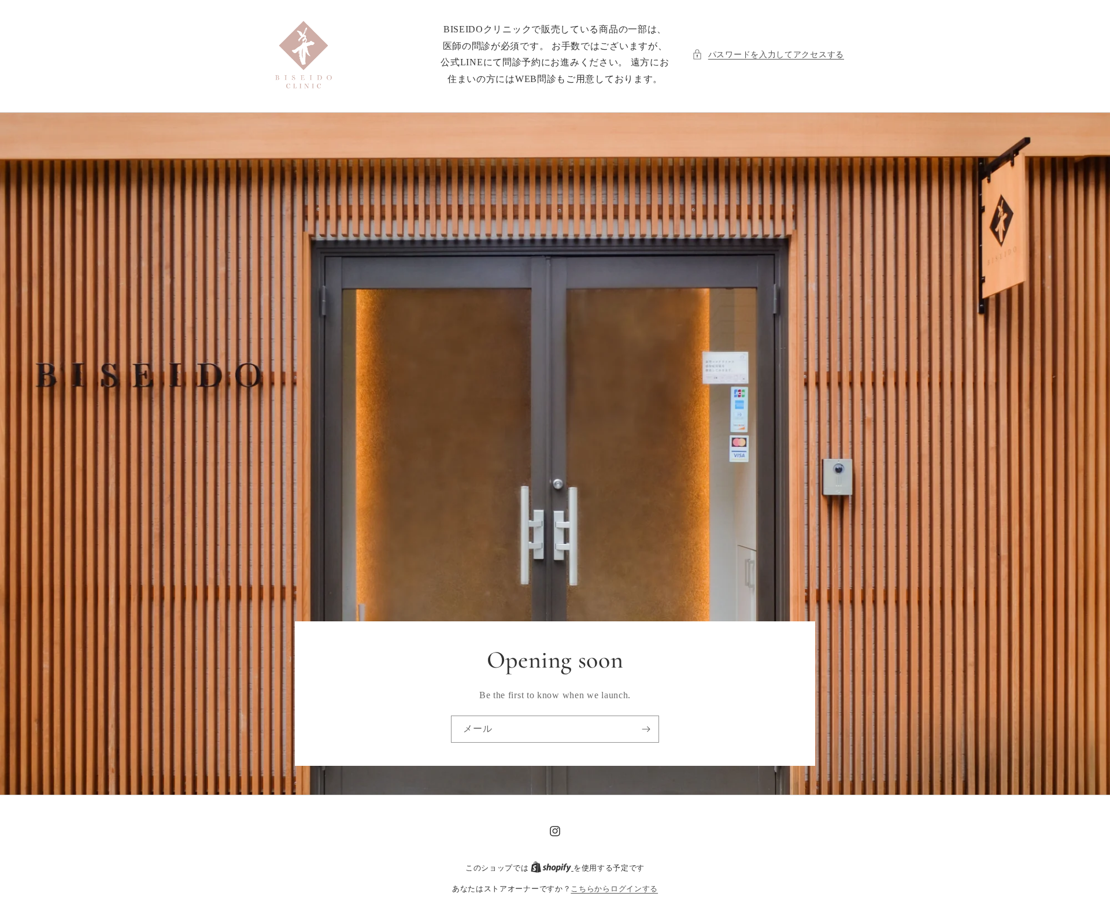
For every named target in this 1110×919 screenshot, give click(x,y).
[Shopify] (552, 868)
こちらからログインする (614, 888)
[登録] (645, 729)
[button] (768, 54)
